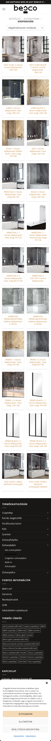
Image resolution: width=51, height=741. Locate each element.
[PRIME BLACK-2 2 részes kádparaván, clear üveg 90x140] (13, 425)
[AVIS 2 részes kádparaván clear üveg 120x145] (38, 133)
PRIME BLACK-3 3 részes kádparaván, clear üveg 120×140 (38, 443)
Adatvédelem (19, 736)
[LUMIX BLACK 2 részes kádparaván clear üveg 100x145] (38, 92)
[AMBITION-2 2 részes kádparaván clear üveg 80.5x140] (13, 260)
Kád (4, 528)
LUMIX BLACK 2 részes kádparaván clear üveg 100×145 (38, 110)
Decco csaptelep (35, 652)
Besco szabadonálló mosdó (14, 652)
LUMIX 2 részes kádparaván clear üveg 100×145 (13, 110)
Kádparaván (10, 554)
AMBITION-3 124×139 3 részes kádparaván (38, 278)
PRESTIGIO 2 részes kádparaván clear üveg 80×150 (13, 194)
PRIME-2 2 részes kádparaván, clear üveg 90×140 (37, 362)
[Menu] (4, 9)
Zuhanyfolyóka (10, 539)
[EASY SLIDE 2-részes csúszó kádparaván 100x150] (13, 49)
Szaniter (6, 534)
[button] (46, 683)
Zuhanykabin (31, 18)
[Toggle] (48, 512)
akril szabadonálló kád (12, 626)
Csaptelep (7, 512)
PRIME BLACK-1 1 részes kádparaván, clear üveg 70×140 (38, 403)
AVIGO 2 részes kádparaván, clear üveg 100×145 (37, 194)
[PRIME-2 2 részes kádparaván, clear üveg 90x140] (38, 344)
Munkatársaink (10, 599)
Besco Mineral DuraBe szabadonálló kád (20, 648)
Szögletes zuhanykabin (15, 558)
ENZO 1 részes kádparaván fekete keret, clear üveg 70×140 (13, 152)
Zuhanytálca (8, 572)
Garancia (7, 594)
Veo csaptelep (34, 661)
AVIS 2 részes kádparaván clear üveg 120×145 (38, 151)
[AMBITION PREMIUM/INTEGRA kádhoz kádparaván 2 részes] (13, 301)
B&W (43, 626)
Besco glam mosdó (24, 635)
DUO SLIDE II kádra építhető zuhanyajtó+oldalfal (38, 484)
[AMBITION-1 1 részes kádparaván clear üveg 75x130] (13, 217)
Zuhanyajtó (10, 566)
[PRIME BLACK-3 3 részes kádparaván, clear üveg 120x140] (38, 425)
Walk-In (8, 562)
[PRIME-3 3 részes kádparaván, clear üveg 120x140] (13, 384)
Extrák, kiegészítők (12, 518)
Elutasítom (25, 721)
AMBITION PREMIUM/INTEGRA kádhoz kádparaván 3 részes (38, 320)
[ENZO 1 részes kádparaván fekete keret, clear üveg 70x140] (13, 133)
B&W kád (22, 630)
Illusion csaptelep (10, 657)
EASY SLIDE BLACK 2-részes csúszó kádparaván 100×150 (37, 69)
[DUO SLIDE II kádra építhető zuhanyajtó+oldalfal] (38, 466)
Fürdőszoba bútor (12, 523)
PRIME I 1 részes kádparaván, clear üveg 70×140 (13, 362)
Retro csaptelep (9, 661)
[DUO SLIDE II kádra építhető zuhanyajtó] (13, 466)
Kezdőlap (14, 18)
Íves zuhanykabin (13, 550)
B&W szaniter (34, 630)
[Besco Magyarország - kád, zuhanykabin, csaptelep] (25, 9)
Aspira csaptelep (31, 626)
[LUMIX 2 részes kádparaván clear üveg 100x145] (13, 92)
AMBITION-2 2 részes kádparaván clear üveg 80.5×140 (13, 278)
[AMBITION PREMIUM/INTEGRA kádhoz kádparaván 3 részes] (38, 301)
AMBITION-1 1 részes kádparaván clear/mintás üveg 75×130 (38, 236)
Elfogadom (25, 714)
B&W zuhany (8, 635)
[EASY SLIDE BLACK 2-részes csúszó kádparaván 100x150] (38, 49)
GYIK (4, 605)
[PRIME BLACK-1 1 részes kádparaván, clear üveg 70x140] (38, 384)
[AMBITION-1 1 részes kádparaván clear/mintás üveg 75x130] (38, 217)
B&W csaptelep (9, 630)
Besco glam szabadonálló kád (15, 639)
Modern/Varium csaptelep (31, 657)
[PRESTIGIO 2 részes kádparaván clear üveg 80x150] (13, 176)
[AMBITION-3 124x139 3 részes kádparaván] (38, 260)
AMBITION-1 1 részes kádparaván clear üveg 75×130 (13, 235)
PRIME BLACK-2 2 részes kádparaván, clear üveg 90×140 (13, 443)
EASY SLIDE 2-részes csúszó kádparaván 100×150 (13, 67)
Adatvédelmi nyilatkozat (15, 610)
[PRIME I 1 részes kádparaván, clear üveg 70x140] (13, 344)
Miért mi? (7, 588)
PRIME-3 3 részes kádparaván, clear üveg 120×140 (13, 403)
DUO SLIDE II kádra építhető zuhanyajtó (13, 482)
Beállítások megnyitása (25, 729)
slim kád (22, 661)
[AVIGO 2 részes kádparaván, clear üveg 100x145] (38, 176)
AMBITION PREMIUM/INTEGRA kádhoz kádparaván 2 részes (13, 320)
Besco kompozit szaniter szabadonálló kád (21, 644)
